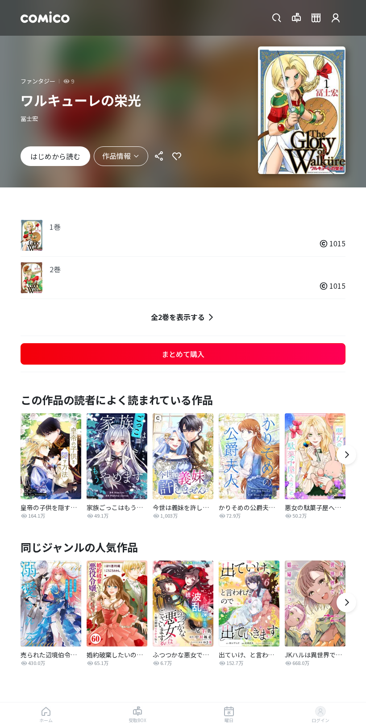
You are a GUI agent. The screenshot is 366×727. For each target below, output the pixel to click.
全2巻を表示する (178, 317)
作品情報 (116, 155)
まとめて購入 (183, 354)
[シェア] (159, 156)
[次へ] (346, 455)
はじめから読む (55, 156)
